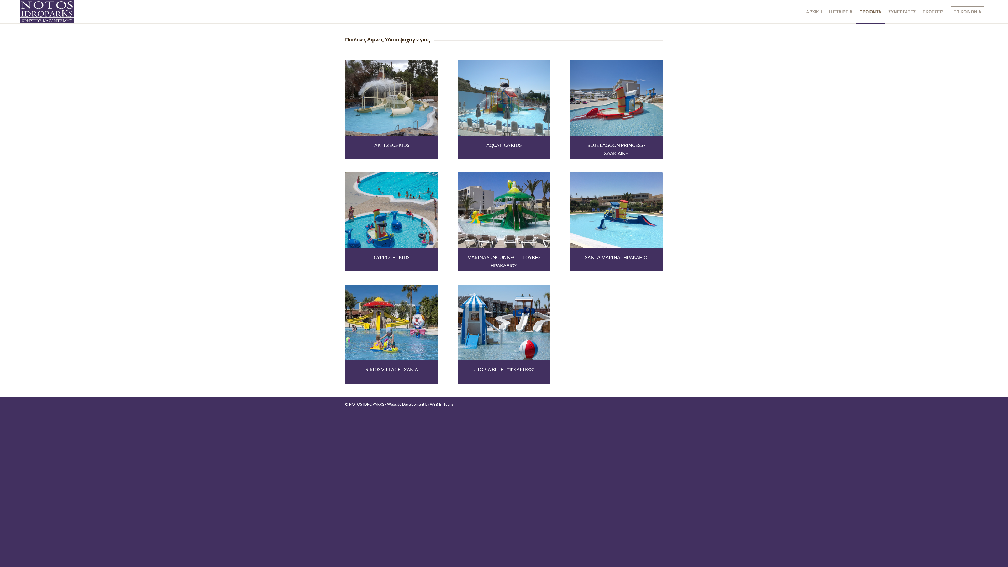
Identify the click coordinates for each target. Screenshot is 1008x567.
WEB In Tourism (443, 404)
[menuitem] (814, 11)
